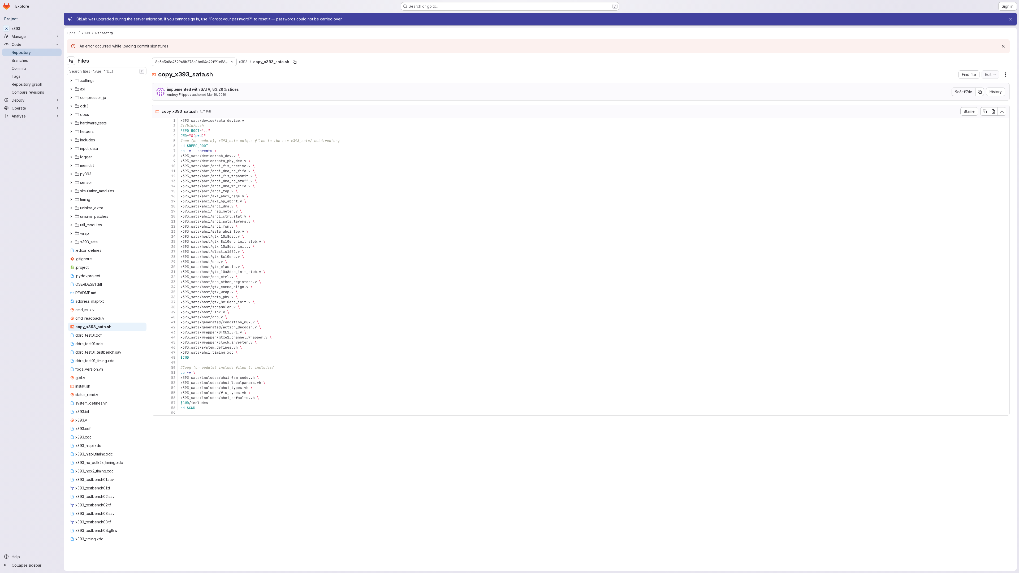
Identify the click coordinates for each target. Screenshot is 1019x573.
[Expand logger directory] (71, 157)
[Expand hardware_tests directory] (71, 123)
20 (173, 216)
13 (173, 181)
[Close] (1010, 19)
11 (173, 171)
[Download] (1002, 111)
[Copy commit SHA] (979, 92)
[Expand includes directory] (71, 140)
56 (173, 398)
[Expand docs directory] (71, 114)
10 (173, 166)
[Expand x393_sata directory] (71, 242)
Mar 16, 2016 (216, 95)
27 (173, 251)
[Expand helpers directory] (71, 131)
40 (173, 317)
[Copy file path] (294, 62)
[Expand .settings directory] (71, 80)
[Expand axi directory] (71, 89)
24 (173, 236)
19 (173, 211)
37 (173, 302)
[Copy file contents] (984, 111)
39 (173, 312)
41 (173, 322)
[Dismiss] (1003, 46)
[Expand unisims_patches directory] (71, 216)
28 (173, 256)
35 (173, 292)
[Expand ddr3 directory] (71, 106)
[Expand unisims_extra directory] (71, 208)
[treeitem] (107, 80)
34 (173, 287)
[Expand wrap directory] (71, 233)
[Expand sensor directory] (71, 182)
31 (173, 272)
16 (173, 196)
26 (173, 246)
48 (173, 357)
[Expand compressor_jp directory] (71, 97)
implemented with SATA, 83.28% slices (203, 89)
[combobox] (106, 71)
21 (173, 221)
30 (173, 266)
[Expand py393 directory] (71, 174)
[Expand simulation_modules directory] (71, 191)
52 (173, 377)
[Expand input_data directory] (71, 148)
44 (173, 337)
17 (173, 201)
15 (173, 191)
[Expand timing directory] (71, 199)
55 (173, 392)
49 (173, 362)
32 (173, 277)
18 (173, 206)
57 (173, 403)
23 (173, 231)
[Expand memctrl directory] (71, 165)
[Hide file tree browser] (71, 61)
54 (173, 387)
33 (173, 282)
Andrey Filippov (179, 95)
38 (173, 307)
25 (173, 241)
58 (173, 408)
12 (173, 176)
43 (173, 332)
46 (173, 347)
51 (173, 372)
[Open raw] (993, 111)
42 (173, 327)
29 (173, 261)
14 (173, 186)
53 (173, 382)
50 (173, 367)
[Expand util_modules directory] (71, 225)
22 (173, 226)
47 (173, 352)
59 (173, 413)
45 (173, 342)
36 (173, 297)
